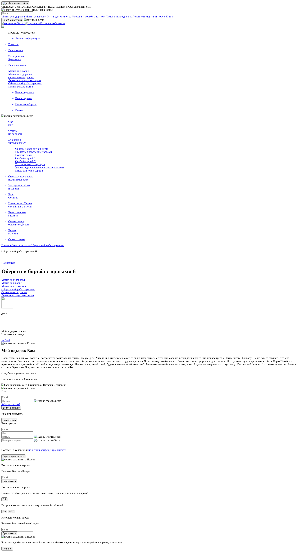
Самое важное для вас (119, 16)
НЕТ (11, 511)
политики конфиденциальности (47, 449)
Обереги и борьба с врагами (88, 16)
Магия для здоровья (13, 16)
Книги (170, 16)
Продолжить (9, 481)
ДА (4, 511)
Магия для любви (35, 16)
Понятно (7, 548)
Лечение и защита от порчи (149, 16)
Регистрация (9, 420)
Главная (6, 245)
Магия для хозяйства (59, 16)
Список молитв (20, 245)
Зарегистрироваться (13, 456)
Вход (12, 20)
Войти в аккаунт (11, 407)
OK (4, 499)
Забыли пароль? (10, 404)
